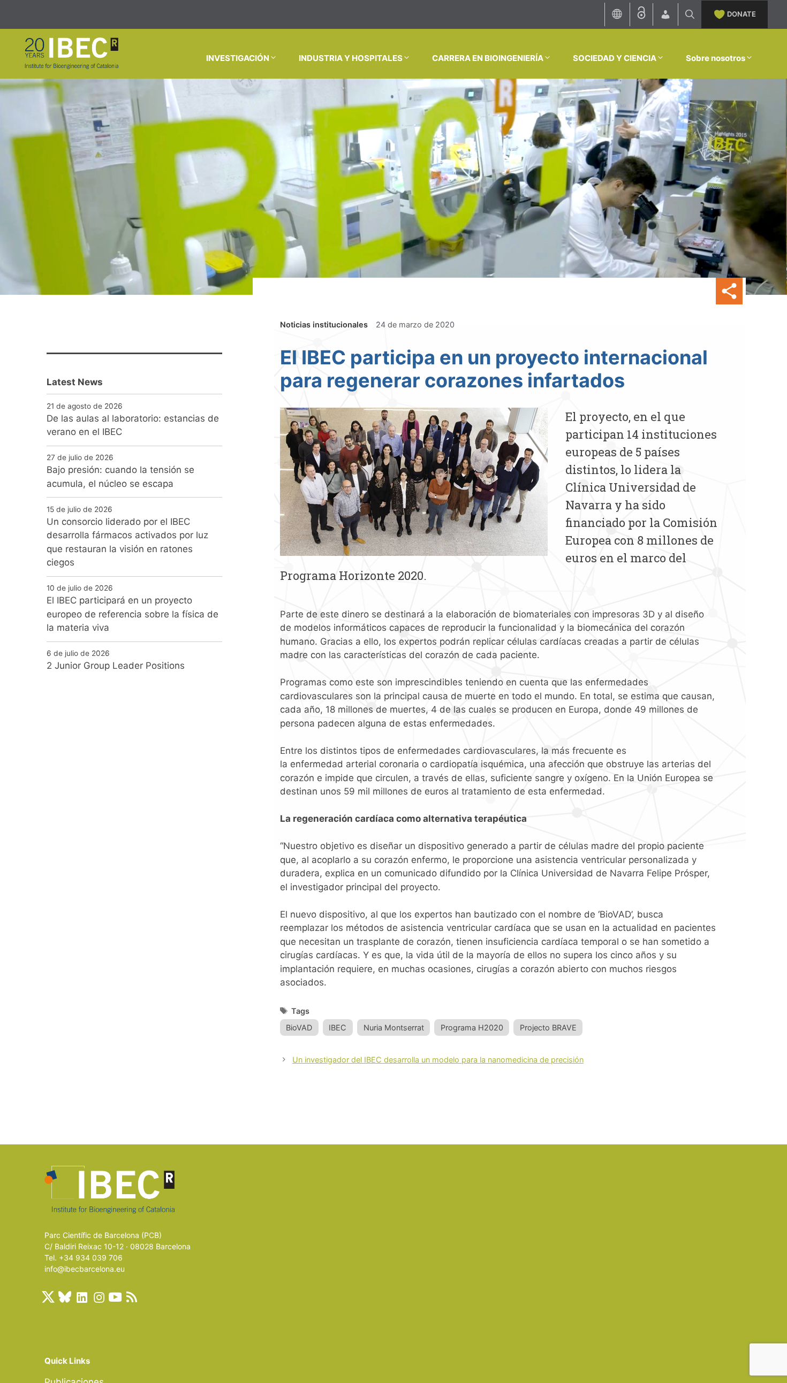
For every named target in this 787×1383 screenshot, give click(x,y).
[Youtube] (115, 1296)
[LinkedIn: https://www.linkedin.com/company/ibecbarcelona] (81, 1296)
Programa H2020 (472, 1027)
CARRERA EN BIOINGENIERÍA (487, 58)
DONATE (741, 14)
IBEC (337, 1027)
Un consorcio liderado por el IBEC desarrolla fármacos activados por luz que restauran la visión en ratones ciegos (127, 542)
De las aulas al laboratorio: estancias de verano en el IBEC (133, 425)
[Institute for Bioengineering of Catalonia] (71, 53)
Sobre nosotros (715, 58)
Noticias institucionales (324, 324)
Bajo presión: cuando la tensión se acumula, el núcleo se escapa (120, 476)
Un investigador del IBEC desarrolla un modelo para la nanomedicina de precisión (438, 1059)
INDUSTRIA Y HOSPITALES (351, 58)
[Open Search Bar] (689, 14)
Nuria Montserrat (394, 1027)
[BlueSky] (64, 1296)
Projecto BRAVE (548, 1027)
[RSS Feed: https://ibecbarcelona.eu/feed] (131, 1296)
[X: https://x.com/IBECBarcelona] (48, 1296)
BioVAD (299, 1027)
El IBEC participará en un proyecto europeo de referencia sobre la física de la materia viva (132, 614)
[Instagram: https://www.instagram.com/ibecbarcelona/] (98, 1296)
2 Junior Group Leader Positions (116, 665)
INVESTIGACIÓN (237, 58)
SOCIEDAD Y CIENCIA (614, 58)
